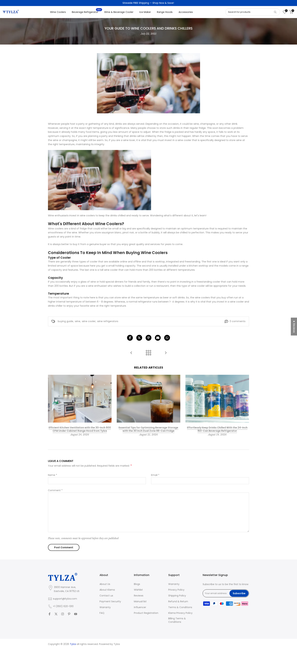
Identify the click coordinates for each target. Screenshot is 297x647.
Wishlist (138, 589)
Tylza (117, 644)
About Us (105, 584)
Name (52, 475)
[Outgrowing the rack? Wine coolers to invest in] (165, 353)
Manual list (140, 601)
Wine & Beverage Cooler (118, 12)
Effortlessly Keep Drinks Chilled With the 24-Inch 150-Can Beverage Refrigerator (217, 429)
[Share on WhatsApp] (167, 338)
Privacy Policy (176, 589)
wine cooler (89, 321)
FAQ (102, 613)
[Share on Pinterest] (148, 338)
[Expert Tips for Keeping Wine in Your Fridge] (131, 353)
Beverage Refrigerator (86, 12)
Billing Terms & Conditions (177, 620)
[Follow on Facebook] (49, 614)
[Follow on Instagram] (62, 614)
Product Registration (146, 613)
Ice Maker (145, 12)
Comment (55, 490)
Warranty (105, 607)
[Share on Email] (158, 338)
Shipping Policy (177, 595)
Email (155, 475)
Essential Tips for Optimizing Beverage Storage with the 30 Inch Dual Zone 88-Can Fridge (148, 429)
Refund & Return (178, 601)
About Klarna (107, 589)
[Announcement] (148, 3)
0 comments (237, 321)
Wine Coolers (58, 12)
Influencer (140, 607)
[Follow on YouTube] (75, 614)
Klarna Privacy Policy (180, 613)
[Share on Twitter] (139, 338)
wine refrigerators (107, 321)
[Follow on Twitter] (56, 614)
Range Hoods (165, 12)
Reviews (138, 595)
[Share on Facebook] (130, 338)
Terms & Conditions (180, 607)
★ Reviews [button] (294, 326)
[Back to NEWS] (148, 353)
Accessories (186, 12)
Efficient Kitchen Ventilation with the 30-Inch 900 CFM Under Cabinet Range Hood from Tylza (80, 429)
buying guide (65, 321)
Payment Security (110, 601)
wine (77, 321)
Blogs (137, 584)
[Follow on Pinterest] (69, 614)
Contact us (106, 595)
